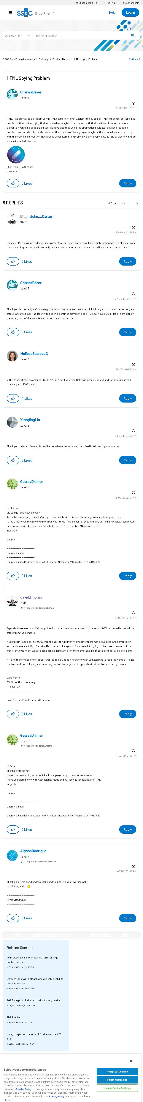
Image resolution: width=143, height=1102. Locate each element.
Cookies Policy (23, 1089)
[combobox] (86, 35)
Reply (128, 183)
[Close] (131, 1061)
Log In (130, 12)
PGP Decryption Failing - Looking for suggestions (34, 1000)
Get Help (44, 59)
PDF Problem (14, 1017)
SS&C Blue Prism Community (19, 59)
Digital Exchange (17, 1005)
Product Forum (61, 59)
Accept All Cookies (117, 1071)
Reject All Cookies (117, 1079)
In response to (38, 607)
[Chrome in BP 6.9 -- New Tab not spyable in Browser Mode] (130, 203)
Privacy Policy (56, 1096)
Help (112, 12)
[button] (13, 183)
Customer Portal (88, 2)
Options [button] (133, 59)
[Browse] (12, 12)
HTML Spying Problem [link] (85, 59)
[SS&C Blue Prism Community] (35, 12)
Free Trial (110, 2)
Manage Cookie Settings (117, 1087)
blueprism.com (131, 2)
